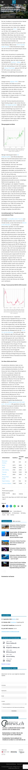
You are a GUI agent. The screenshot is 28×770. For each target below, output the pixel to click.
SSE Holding (5, 470)
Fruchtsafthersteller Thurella (15, 219)
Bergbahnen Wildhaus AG (12, 647)
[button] (26, 2)
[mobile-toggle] (2, 2)
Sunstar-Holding (10, 656)
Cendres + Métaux (16, 62)
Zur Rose (12, 514)
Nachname (3, 690)
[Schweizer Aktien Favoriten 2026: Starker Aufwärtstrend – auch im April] (5, 556)
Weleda (4, 474)
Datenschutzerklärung (11, 764)
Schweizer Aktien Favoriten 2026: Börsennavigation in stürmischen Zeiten (18, 526)
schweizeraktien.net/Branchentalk (10, 631)
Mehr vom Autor (16, 521)
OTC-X (15, 29)
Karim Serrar (3, 17)
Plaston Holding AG (11, 643)
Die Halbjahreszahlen (11, 105)
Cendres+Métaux (6, 483)
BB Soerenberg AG (11, 652)
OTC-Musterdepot (15, 513)
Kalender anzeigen (5, 664)
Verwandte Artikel (6, 521)
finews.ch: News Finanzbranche (9, 717)
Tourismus (13, 622)
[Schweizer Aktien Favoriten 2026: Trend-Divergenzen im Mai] (5, 549)
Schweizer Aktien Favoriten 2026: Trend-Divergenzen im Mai (18, 549)
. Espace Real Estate (9, 68)
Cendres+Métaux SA (17, 511)
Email (2, 696)
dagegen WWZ (14, 81)
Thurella (4, 472)
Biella (3, 465)
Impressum (19, 764)
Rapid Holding (6, 481)
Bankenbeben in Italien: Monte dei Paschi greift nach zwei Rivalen (12, 733)
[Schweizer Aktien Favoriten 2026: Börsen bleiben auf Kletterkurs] (5, 542)
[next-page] (5, 571)
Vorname (3, 685)
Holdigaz (8, 660)
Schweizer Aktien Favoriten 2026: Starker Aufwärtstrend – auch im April (18, 557)
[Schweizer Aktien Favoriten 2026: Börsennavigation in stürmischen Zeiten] (5, 526)
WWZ (3, 467)
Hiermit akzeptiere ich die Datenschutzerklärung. (13, 707)
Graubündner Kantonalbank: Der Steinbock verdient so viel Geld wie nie (13, 739)
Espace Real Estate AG (6, 513)
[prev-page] (2, 571)
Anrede (3, 701)
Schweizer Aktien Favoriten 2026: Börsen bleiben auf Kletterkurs (18, 542)
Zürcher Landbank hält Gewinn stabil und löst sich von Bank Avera (13, 728)
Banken (14, 619)
